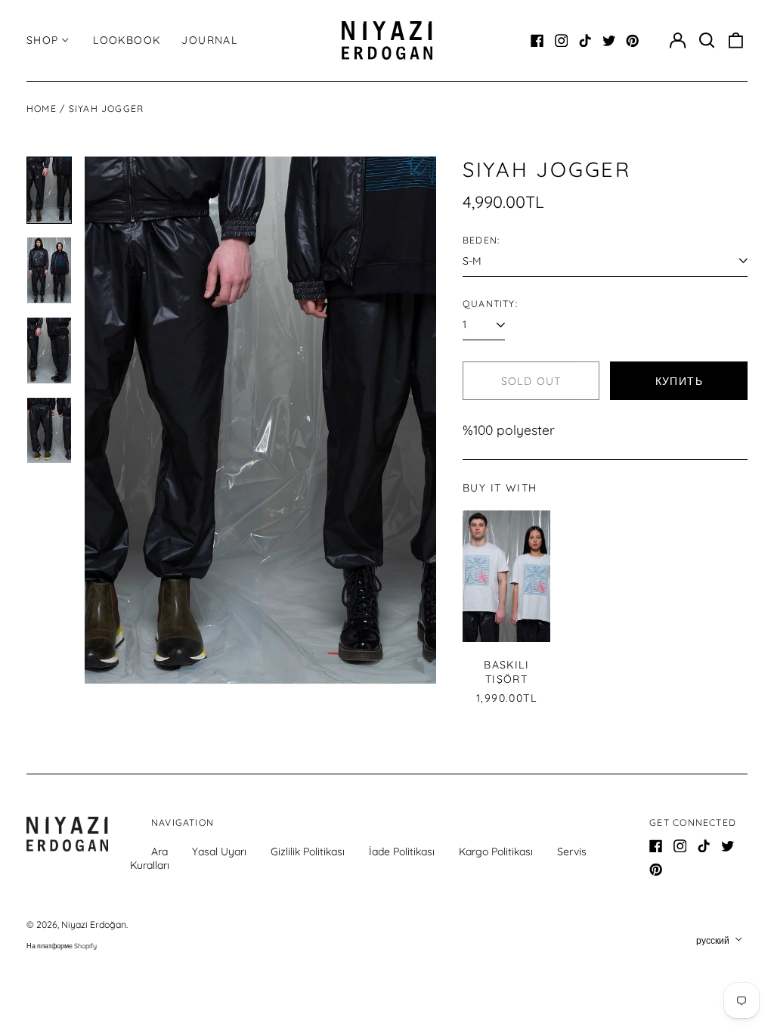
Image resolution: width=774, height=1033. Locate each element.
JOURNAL (209, 40)
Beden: (481, 240)
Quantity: (490, 303)
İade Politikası (402, 851)
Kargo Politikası (496, 851)
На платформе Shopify (61, 945)
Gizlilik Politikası (308, 851)
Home (41, 108)
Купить (679, 381)
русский (714, 940)
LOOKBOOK (126, 40)
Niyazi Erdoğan (93, 924)
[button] (707, 41)
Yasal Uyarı (219, 851)
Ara (159, 851)
